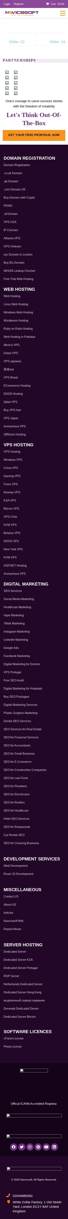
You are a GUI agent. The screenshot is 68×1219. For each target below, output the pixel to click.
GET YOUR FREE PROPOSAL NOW (33, 135)
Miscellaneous (22, 889)
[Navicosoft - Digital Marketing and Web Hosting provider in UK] (22, 13)
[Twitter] (21, 1147)
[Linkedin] (54, 1147)
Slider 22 (17, 42)
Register (19, 3)
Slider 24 (57, 42)
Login (7, 3)
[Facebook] (13, 1147)
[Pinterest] (38, 1147)
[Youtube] (46, 1147)
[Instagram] (30, 1147)
